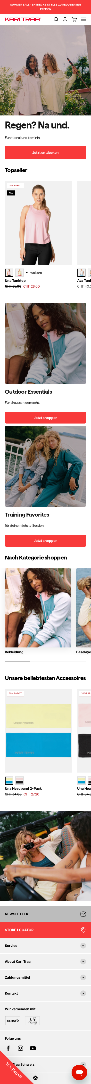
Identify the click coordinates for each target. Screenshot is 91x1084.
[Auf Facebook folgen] (8, 1048)
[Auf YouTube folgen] (33, 1048)
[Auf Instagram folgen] (20, 1048)
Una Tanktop (15, 280)
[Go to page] (45, 343)
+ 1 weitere (34, 273)
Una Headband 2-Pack (23, 788)
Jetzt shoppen (46, 418)
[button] (17, 1067)
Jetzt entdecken (45, 152)
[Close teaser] (35, 1077)
